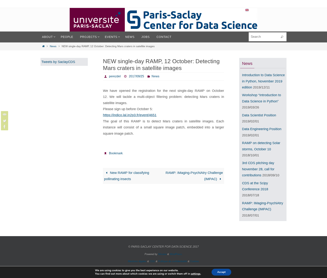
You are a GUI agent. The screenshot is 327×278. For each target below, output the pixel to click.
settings (195, 274)
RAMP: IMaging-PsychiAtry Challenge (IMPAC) (194, 176)
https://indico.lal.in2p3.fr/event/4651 (129, 115)
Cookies (194, 261)
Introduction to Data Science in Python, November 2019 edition (263, 81)
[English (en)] (247, 10)
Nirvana (162, 254)
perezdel (115, 76)
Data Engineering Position (261, 129)
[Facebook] (4, 126)
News (53, 46)
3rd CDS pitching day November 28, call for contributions (258, 169)
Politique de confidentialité (172, 261)
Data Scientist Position (259, 115)
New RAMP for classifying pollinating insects (126, 176)
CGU (152, 261)
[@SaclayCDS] (4, 120)
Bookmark (116, 153)
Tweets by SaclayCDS (58, 62)
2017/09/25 (136, 76)
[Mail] (4, 114)
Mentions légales (137, 261)
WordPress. (176, 254)
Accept (221, 272)
